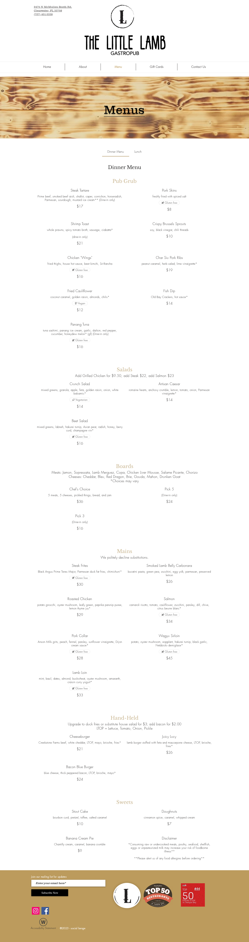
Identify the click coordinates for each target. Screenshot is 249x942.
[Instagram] (35, 911)
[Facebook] (45, 911)
